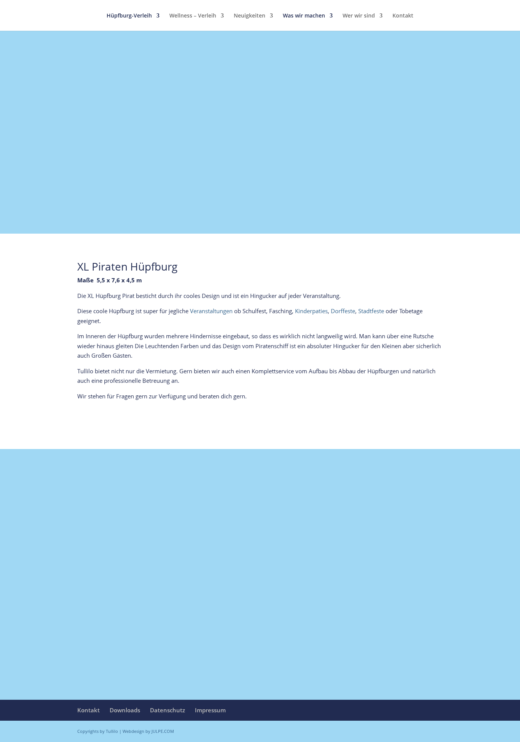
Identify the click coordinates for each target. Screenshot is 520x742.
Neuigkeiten (249, 16)
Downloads (125, 710)
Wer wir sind (359, 16)
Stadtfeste (371, 311)
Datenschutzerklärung (115, 642)
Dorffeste (343, 311)
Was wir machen (304, 16)
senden (421, 663)
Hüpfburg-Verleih (129, 16)
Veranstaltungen (211, 311)
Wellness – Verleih (192, 16)
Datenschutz (167, 710)
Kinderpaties (311, 311)
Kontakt (402, 16)
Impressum (210, 710)
